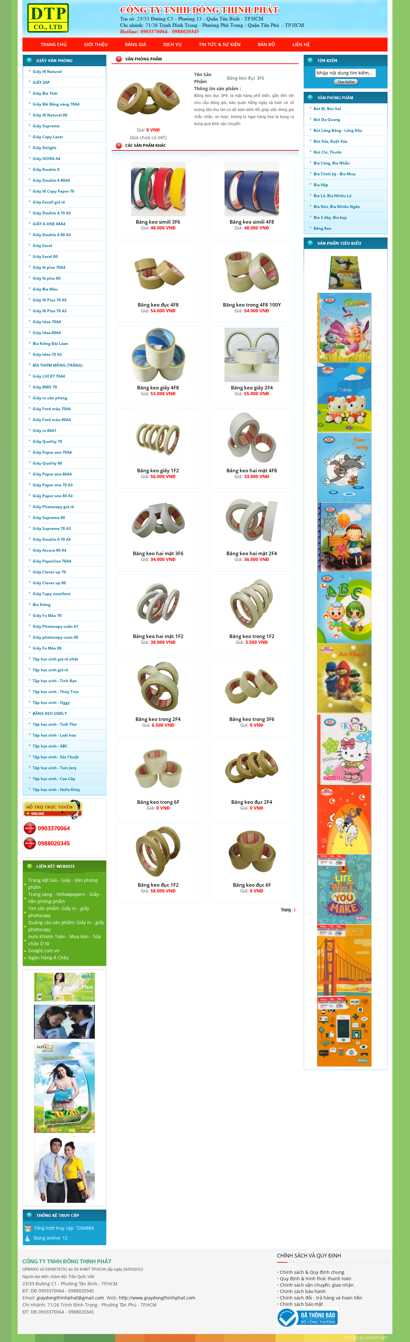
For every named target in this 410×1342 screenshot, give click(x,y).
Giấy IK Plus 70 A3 (50, 311)
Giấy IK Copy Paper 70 (53, 191)
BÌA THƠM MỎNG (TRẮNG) (58, 365)
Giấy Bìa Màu (45, 289)
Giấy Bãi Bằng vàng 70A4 (56, 104)
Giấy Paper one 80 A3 (53, 496)
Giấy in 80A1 (44, 430)
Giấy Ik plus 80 (47, 278)
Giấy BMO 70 (45, 387)
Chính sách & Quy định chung (312, 1272)
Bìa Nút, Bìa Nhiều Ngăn (337, 206)
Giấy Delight (44, 147)
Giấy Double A (46, 169)
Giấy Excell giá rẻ (49, 202)
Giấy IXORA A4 (46, 158)
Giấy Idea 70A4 (47, 321)
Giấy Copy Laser (48, 137)
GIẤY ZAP (41, 82)
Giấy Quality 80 (47, 463)
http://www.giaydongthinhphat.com (157, 1298)
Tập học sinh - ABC (50, 746)
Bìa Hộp (321, 185)
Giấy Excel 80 (45, 256)
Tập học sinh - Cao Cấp (54, 778)
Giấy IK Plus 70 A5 (50, 300)
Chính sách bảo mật (301, 1304)
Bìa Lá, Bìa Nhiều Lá (332, 195)
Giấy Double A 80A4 (51, 180)
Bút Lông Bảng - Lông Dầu (338, 130)
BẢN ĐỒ (266, 44)
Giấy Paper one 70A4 (52, 452)
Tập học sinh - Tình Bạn (55, 680)
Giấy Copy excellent (51, 593)
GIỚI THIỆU (96, 44)
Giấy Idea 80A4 (47, 332)
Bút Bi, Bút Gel (327, 108)
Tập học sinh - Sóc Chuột (56, 757)
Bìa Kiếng (42, 604)
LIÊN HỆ (301, 44)
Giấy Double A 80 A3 (52, 234)
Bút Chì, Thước (328, 152)
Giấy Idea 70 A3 (47, 354)
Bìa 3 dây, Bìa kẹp (330, 217)
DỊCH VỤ (172, 44)
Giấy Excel (42, 245)
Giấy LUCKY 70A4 (49, 376)
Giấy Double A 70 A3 (52, 213)
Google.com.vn (44, 950)
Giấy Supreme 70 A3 (52, 528)
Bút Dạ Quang (327, 119)
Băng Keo (322, 228)
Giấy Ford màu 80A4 (52, 419)
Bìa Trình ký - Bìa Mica (335, 174)
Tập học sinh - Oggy (51, 702)
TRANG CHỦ (54, 44)
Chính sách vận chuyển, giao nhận (317, 1285)
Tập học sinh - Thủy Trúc (56, 691)
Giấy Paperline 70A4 (52, 561)
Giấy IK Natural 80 (50, 115)
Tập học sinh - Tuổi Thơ (55, 724)
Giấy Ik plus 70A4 (49, 267)
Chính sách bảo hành (303, 1291)
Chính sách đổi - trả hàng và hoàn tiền (321, 1298)
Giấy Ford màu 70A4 (52, 408)
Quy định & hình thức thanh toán (315, 1278)
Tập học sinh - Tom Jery (55, 768)
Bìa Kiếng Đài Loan (50, 343)
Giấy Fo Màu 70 (47, 615)
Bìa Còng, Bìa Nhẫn (332, 163)
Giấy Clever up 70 (49, 572)
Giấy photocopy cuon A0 (55, 637)
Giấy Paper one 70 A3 (53, 485)
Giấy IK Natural (47, 71)
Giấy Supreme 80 (49, 517)
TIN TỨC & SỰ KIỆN (220, 44)
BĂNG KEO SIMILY (50, 713)
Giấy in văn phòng (50, 398)
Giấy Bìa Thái (45, 93)
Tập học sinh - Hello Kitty (56, 789)
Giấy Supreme (46, 126)
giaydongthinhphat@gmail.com (70, 1298)
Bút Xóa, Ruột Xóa (330, 141)
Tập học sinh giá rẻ (50, 670)
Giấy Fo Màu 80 (47, 648)
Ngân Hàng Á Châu (48, 958)
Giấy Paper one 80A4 (52, 474)
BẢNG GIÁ (135, 44)
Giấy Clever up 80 (49, 583)
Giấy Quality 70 (47, 441)
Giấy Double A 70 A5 (52, 539)
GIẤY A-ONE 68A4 (49, 224)
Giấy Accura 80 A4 (49, 550)
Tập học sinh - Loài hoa (54, 735)
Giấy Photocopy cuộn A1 (55, 626)
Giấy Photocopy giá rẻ (53, 506)
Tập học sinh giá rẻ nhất (55, 659)
